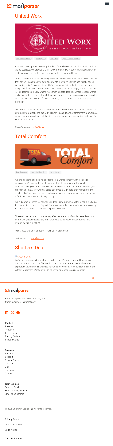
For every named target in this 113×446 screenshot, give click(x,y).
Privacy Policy (12, 419)
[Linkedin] (7, 312)
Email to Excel (12, 387)
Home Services (55, 172)
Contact (9, 363)
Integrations (11, 333)
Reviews (9, 326)
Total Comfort (30, 136)
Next (94, 277)
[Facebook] (18, 312)
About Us (9, 353)
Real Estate (54, 59)
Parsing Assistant (13, 336)
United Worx (28, 16)
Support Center (12, 339)
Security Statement (14, 438)
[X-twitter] (12, 312)
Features (9, 329)
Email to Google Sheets (16, 390)
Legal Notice (11, 430)
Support (9, 357)
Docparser (10, 370)
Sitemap (9, 373)
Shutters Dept (30, 248)
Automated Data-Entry (24, 59)
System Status (12, 360)
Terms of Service (13, 424)
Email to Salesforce (14, 394)
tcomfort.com (37, 238)
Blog (7, 367)
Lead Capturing (41, 59)
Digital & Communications (71, 59)
